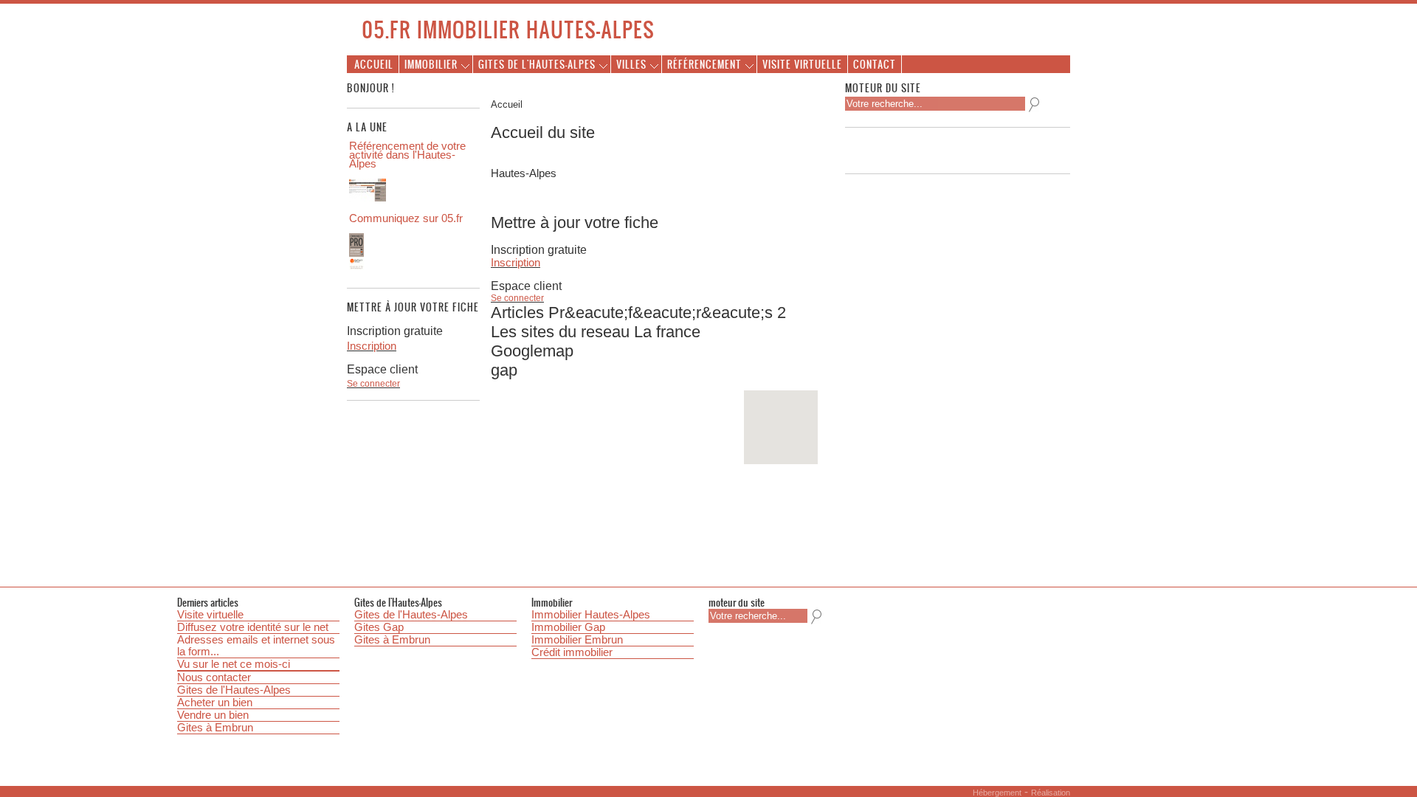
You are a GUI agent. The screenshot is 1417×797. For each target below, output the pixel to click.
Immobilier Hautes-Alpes (590, 615)
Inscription (515, 263)
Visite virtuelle (802, 64)
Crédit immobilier (572, 652)
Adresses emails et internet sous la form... (256, 646)
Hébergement (997, 792)
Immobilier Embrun (577, 640)
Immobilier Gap (568, 627)
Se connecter (517, 298)
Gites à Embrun (215, 728)
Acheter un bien (214, 702)
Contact (874, 64)
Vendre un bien (213, 715)
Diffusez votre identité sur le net (252, 627)
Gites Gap (379, 627)
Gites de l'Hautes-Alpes (234, 690)
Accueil (373, 64)
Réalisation (1050, 792)
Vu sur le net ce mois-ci (233, 664)
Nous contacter (214, 677)
